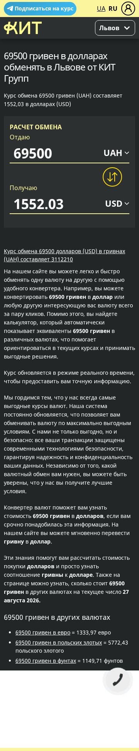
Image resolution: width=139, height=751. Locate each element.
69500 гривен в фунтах (45, 660)
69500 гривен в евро (42, 632)
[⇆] (112, 177)
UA (101, 8)
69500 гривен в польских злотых (58, 642)
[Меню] (128, 8)
